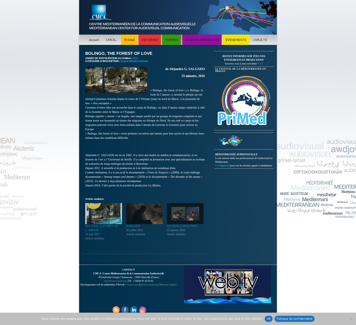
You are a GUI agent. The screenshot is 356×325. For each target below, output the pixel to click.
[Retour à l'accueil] (178, 17)
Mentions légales (168, 284)
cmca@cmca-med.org (115, 280)
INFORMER (150, 40)
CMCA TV (260, 40)
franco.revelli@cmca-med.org (142, 284)
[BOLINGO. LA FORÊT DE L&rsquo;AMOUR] (103, 213)
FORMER (171, 40)
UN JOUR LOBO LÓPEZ (182, 226)
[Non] (351, 319)
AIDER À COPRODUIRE (202, 40)
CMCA (111, 40)
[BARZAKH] (144, 213)
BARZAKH (133, 226)
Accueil (94, 40)
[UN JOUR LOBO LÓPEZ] (185, 213)
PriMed (129, 40)
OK (269, 318)
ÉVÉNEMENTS (236, 40)
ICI (261, 63)
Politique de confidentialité (295, 318)
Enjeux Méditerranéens (134, 61)
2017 (135, 58)
